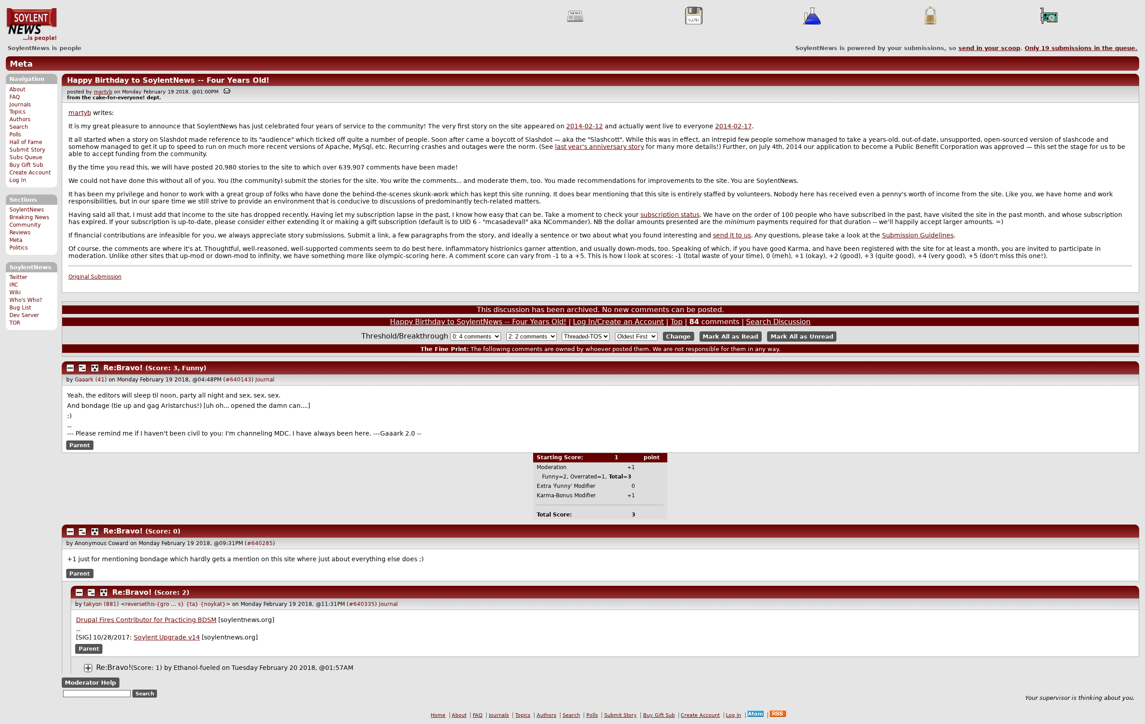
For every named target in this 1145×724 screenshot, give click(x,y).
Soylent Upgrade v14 (167, 637)
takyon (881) (101, 604)
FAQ (14, 97)
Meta (21, 63)
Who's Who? (25, 300)
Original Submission (95, 277)
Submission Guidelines (918, 235)
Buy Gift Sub (26, 165)
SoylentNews (31, 24)
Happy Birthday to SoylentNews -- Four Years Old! (168, 80)
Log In (17, 180)
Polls (15, 134)
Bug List (20, 308)
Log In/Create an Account (618, 322)
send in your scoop (989, 48)
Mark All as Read (730, 336)
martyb (103, 92)
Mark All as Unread (802, 336)
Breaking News (29, 217)
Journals (20, 105)
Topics (17, 112)
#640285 (260, 543)
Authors (19, 119)
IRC (13, 285)
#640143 (238, 380)
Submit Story (27, 150)
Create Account (30, 172)
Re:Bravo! (123, 368)
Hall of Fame (25, 142)
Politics (18, 248)
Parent (79, 445)
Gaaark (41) (91, 380)
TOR (14, 323)
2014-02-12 (584, 126)
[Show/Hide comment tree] (82, 368)
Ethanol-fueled (197, 667)
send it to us (732, 235)
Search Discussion (778, 322)
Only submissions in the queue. (1081, 48)
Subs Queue (25, 157)
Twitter (18, 277)
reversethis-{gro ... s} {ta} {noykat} (175, 604)
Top (676, 322)
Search (18, 127)
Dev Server (24, 315)
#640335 (362, 604)
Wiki (15, 292)
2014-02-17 (733, 126)
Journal (264, 380)
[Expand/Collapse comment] (70, 368)
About (17, 89)
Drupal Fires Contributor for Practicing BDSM (146, 619)
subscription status (670, 214)
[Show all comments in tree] (95, 368)
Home (438, 715)
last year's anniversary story (599, 146)
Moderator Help (90, 682)
